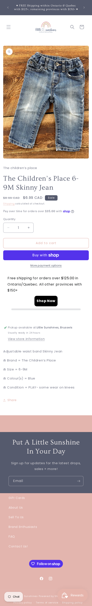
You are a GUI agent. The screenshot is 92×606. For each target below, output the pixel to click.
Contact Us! (18, 546)
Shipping (9, 203)
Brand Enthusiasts (23, 527)
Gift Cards (17, 498)
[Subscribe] (78, 481)
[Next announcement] (84, 7)
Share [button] (12, 400)
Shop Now (46, 300)
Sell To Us (16, 517)
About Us (16, 507)
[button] (8, 27)
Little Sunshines (27, 596)
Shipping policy (72, 602)
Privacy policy (22, 602)
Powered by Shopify (52, 596)
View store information (26, 339)
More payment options (46, 265)
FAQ (12, 536)
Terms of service (47, 602)
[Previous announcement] (8, 7)
